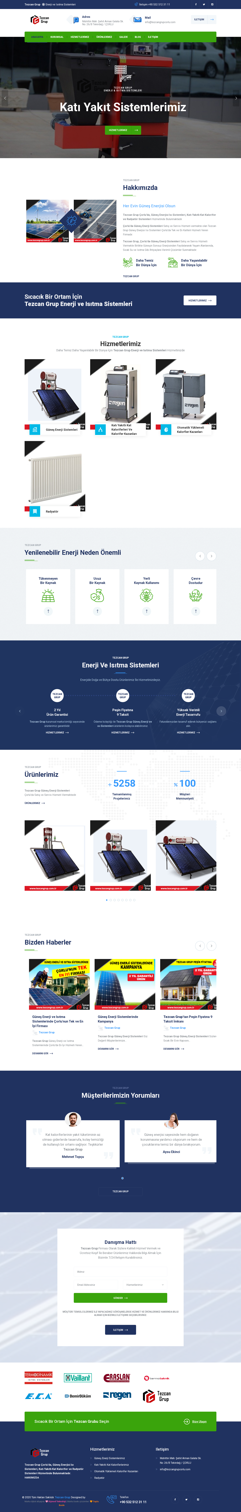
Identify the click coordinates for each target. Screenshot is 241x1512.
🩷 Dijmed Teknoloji (55, 1501)
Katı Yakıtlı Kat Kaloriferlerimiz (111, 1464)
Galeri (123, 37)
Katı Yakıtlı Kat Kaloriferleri (118, 418)
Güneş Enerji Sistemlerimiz (109, 1458)
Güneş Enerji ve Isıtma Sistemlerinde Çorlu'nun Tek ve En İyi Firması (184, 1021)
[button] (145, 1285)
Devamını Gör (36, 1049)
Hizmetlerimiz (80, 37)
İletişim (153, 37)
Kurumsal (56, 37)
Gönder (118, 1298)
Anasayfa (37, 37)
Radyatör (53, 500)
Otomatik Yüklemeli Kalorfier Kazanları (186, 415)
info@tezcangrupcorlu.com (175, 1469)
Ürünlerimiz (104, 37)
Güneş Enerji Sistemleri (53, 418)
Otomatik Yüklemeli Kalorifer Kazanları (116, 1471)
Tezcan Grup (131, 276)
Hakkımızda (32, 1477)
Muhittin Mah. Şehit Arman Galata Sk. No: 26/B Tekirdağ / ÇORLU (180, 1460)
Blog (138, 37)
